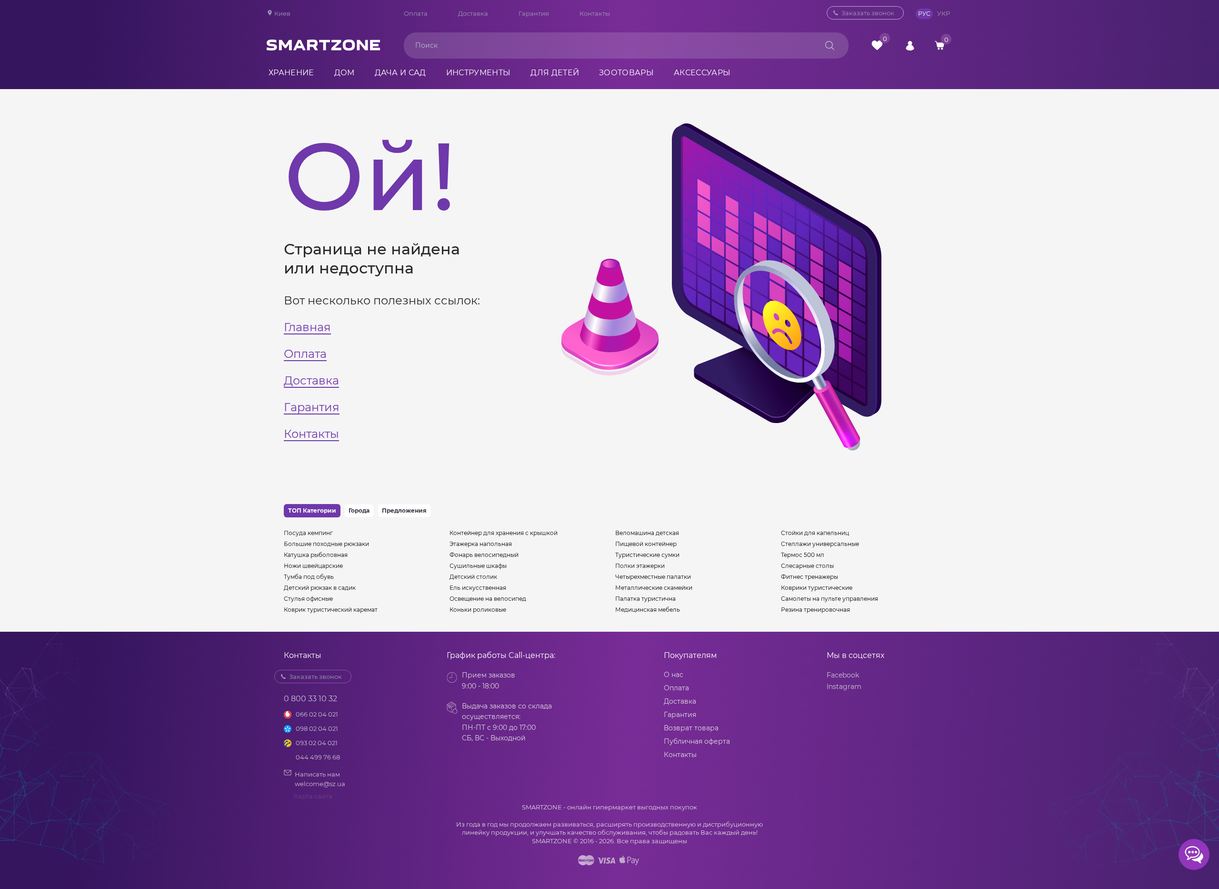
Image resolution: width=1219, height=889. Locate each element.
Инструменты (478, 72)
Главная (307, 327)
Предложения (404, 510)
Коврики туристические (816, 587)
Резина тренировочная (815, 609)
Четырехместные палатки (653, 576)
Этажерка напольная (481, 543)
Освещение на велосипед (488, 598)
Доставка (473, 13)
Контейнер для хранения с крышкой (504, 532)
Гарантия (534, 13)
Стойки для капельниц (815, 532)
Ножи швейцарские (313, 565)
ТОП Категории (312, 510)
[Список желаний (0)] (877, 45)
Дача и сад (400, 72)
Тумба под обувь (309, 576)
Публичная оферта (697, 741)
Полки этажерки (640, 565)
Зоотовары (626, 72)
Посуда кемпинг (308, 532)
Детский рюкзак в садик (320, 587)
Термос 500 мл (802, 554)
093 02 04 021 (317, 743)
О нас (673, 674)
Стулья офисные (308, 598)
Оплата (416, 13)
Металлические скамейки (653, 587)
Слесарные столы (807, 565)
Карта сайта (313, 796)
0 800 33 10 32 (778, 13)
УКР (943, 13)
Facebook (843, 675)
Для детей (554, 72)
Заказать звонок (867, 13)
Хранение (291, 72)
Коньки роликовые (478, 609)
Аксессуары (702, 72)
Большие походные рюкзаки (326, 543)
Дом (344, 72)
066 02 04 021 (317, 714)
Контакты (595, 13)
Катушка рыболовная (316, 554)
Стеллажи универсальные (820, 543)
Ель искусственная (478, 587)
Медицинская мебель (647, 609)
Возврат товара (691, 728)
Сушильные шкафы (478, 565)
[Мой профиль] (910, 45)
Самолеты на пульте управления (829, 598)
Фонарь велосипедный (484, 554)
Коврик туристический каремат (331, 609)
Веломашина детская (647, 532)
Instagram (844, 686)
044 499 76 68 (318, 757)
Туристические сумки (647, 554)
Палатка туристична (645, 598)
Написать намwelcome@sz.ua (320, 779)
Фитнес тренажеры (809, 576)
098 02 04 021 (317, 728)
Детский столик (473, 576)
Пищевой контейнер (646, 543)
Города (359, 510)
